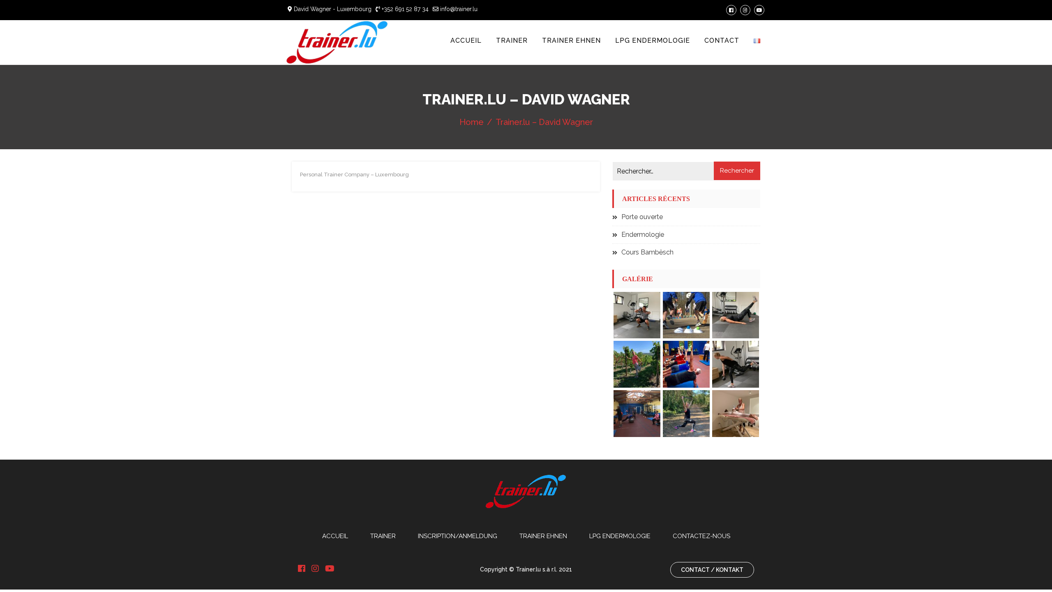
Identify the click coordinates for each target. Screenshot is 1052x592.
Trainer (512, 40)
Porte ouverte (642, 217)
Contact (721, 40)
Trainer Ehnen (571, 40)
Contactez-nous (701, 536)
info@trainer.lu (458, 9)
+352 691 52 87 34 (404, 9)
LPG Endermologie (652, 40)
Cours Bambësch (647, 252)
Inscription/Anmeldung (457, 536)
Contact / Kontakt (712, 570)
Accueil (466, 40)
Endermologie (642, 234)
